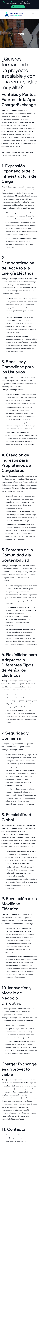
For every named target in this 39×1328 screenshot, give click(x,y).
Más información (18, 7)
